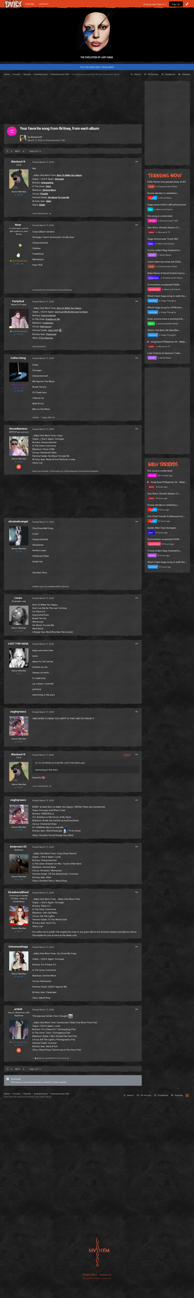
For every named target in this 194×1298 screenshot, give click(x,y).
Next (17, 150)
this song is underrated (159, 215)
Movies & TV (164, 232)
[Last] (24, 151)
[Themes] (186, 4)
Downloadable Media (168, 323)
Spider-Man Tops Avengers (161, 527)
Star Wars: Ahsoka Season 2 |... (164, 227)
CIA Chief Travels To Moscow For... (166, 516)
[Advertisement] (73, 100)
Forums (29, 3)
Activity (44, 3)
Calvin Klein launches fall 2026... (164, 261)
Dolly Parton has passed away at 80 (166, 181)
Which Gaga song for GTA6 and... (165, 307)
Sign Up (176, 4)
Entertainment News (167, 186)
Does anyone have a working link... (166, 318)
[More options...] (136, 162)
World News (165, 197)
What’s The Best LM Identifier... (164, 330)
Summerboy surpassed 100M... (164, 284)
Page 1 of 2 (34, 150)
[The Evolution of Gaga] (97, 35)
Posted (43, 161)
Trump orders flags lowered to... (164, 250)
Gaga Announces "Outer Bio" (162, 238)
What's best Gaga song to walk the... (167, 295)
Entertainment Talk (55, 140)
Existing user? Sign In (154, 4)
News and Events (164, 209)
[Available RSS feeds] (187, 1095)
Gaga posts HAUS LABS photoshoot (166, 204)
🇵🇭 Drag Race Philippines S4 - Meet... (167, 341)
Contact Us (105, 1274)
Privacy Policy (90, 1274)
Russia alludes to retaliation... (163, 192)
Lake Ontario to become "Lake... (164, 352)
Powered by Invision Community (97, 1278)
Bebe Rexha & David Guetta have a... (167, 272)
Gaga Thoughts (168, 300)
